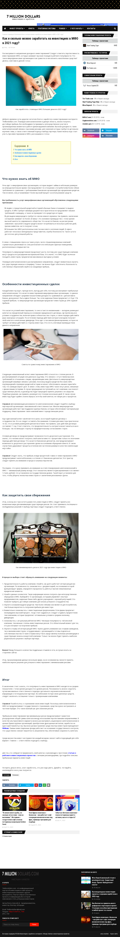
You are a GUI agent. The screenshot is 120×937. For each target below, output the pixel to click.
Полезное (17, 34)
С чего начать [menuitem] (76, 28)
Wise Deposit (91, 63)
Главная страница (7, 34)
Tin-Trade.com (91, 68)
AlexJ (5, 47)
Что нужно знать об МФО (23, 149)
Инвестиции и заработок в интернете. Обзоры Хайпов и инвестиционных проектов (44, 934)
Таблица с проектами (100, 41)
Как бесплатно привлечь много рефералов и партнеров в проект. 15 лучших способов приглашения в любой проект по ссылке (104, 906)
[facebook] (90, 130)
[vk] (109, 136)
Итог (16, 159)
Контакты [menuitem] (91, 28)
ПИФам (5, 728)
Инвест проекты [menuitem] (16, 28)
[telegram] (109, 130)
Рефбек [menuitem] (62, 28)
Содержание (20, 146)
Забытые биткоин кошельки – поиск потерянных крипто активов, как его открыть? (66, 815)
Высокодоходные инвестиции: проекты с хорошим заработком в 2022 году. (104, 894)
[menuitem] (5, 28)
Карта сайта (114, 934)
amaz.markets (104, 934)
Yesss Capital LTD (92, 86)
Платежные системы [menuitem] (46, 28)
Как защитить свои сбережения (26, 156)
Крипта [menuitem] (31, 28)
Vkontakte (12, 785)
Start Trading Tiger (93, 46)
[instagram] (90, 136)
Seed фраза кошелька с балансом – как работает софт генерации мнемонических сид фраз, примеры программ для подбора (40, 817)
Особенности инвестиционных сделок (28, 152)
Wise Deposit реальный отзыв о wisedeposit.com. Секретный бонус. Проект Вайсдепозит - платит (104, 881)
